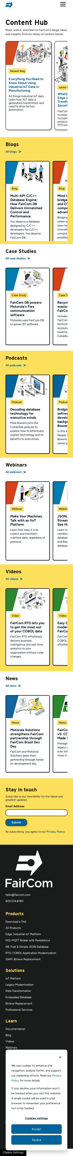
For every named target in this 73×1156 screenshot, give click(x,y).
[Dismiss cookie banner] (60, 1057)
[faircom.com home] (9, 5)
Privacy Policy (55, 831)
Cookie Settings (13, 1152)
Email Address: (15, 806)
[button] (63, 5)
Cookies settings (36, 1118)
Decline (36, 1140)
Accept (36, 1129)
